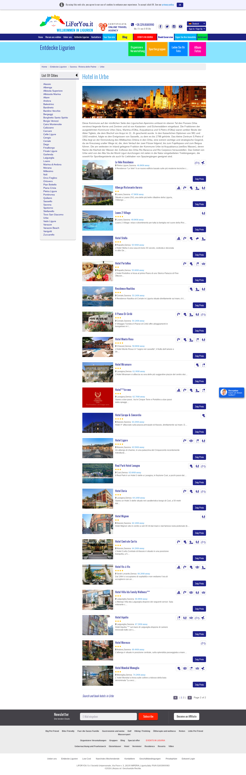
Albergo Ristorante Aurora (128, 187)
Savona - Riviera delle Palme (83, 67)
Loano (46, 161)
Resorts (162, 746)
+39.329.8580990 (144, 25)
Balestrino (48, 104)
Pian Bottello (50, 184)
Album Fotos (197, 49)
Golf (129, 731)
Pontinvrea (49, 194)
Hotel (126, 746)
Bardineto (48, 107)
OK (180, 4)
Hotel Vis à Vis (122, 567)
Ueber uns (67, 37)
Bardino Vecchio (51, 111)
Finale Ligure (50, 151)
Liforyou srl (116, 768)
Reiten (182, 731)
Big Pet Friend (52, 731)
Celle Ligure (49, 134)
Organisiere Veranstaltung (137, 49)
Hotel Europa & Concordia (128, 415)
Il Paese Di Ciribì (123, 314)
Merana (47, 167)
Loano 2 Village (123, 213)
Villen (171, 746)
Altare (46, 97)
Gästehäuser (115, 746)
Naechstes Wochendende (108, 759)
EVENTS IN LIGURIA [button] (145, 37)
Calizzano (48, 127)
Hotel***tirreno (123, 390)
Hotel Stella (121, 238)
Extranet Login (188, 759)
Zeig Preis (199, 179)
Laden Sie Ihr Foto (178, 49)
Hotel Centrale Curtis (126, 541)
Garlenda (48, 154)
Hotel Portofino (123, 263)
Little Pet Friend (195, 731)
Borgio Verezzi (51, 121)
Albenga (47, 87)
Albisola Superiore (53, 90)
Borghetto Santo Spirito (55, 117)
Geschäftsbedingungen (150, 759)
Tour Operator (109, 37)
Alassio (47, 84)
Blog (122, 740)
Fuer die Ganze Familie (88, 731)
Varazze (47, 224)
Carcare (47, 131)
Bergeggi (48, 114)
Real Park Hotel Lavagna (127, 466)
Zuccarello (48, 234)
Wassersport (124, 734)
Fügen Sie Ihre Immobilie (185, 37)
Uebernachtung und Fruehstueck (90, 746)
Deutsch (195, 23)
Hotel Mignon (122, 516)
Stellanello (48, 211)
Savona (47, 204)
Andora (47, 100)
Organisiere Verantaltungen (93, 740)
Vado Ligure (49, 221)
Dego (46, 144)
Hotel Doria (121, 491)
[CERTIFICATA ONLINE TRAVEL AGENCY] (102, 26)
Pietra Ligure (50, 191)
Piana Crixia (49, 188)
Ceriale (47, 141)
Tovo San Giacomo (53, 214)
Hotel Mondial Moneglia (127, 668)
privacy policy (168, 4)
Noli (45, 174)
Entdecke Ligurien (81, 37)
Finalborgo (49, 147)
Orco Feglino (50, 178)
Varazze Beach (51, 228)
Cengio (47, 137)
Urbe (101, 67)
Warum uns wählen (53, 37)
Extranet (203, 37)
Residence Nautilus (125, 289)
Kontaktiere (96, 37)
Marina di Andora (52, 164)
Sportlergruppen (157, 49)
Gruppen (113, 740)
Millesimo (48, 171)
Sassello (47, 201)
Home (40, 37)
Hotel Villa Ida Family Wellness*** (132, 592)
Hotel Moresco (122, 643)
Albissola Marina (52, 94)
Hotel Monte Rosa (124, 339)
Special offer (134, 740)
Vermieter (137, 746)
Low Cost (86, 759)
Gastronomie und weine (113, 731)
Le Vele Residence (124, 162)
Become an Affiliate (186, 716)
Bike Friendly (68, 731)
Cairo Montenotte (52, 124)
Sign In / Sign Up (195, 28)
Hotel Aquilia (121, 617)
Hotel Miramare (123, 364)
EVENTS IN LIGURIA (155, 740)
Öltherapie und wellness (164, 731)
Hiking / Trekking (142, 731)
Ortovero (48, 181)
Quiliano (47, 198)
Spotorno (48, 207)
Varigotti (47, 231)
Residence (150, 746)
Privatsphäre (171, 759)
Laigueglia (48, 157)
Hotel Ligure (121, 440)
